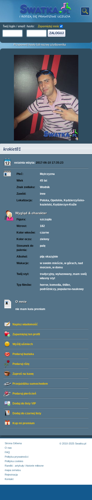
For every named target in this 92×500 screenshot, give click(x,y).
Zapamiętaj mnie (48, 26)
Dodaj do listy (24, 403)
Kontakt (9, 479)
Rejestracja (11, 474)
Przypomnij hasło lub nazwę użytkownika (39, 44)
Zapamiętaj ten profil (26, 334)
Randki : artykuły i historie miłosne (24, 465)
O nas (8, 447)
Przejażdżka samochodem (30, 383)
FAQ (7, 452)
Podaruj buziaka (23, 354)
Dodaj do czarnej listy (27, 413)
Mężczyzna (47, 174)
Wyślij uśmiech (23, 344)
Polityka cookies (14, 461)
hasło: (30, 26)
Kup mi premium (24, 423)
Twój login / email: (14, 26)
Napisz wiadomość (25, 324)
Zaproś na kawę (23, 373)
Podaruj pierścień (24, 393)
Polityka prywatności (16, 456)
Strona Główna (13, 443)
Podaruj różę (21, 364)
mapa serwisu (13, 470)
